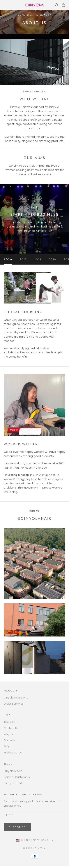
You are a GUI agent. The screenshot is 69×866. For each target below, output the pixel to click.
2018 (38, 259)
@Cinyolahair (34, 518)
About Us (9, 722)
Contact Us (11, 728)
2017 (23, 259)
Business (9, 740)
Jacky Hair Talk (13, 783)
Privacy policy (13, 752)
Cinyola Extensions (16, 697)
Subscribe (17, 827)
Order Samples (14, 703)
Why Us (8, 734)
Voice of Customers (17, 777)
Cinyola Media (13, 771)
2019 (52, 259)
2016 (8, 259)
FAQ (6, 746)
